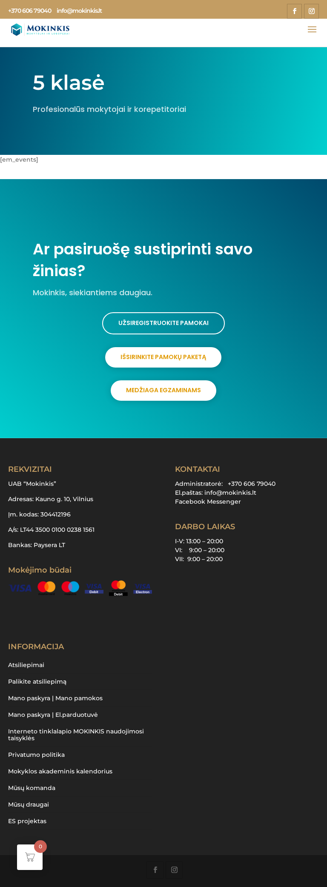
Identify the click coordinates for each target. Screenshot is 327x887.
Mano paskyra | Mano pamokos (55, 698)
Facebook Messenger (208, 501)
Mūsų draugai (28, 804)
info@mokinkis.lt (230, 492)
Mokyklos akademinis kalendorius (60, 771)
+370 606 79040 (29, 10)
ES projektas (27, 821)
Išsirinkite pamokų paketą (163, 357)
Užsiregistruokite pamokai (163, 323)
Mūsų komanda (31, 788)
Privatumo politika (36, 755)
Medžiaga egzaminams (163, 390)
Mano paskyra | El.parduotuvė (53, 715)
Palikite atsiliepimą (37, 681)
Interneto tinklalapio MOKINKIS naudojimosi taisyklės (76, 734)
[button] (304, 865)
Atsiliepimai (26, 665)
